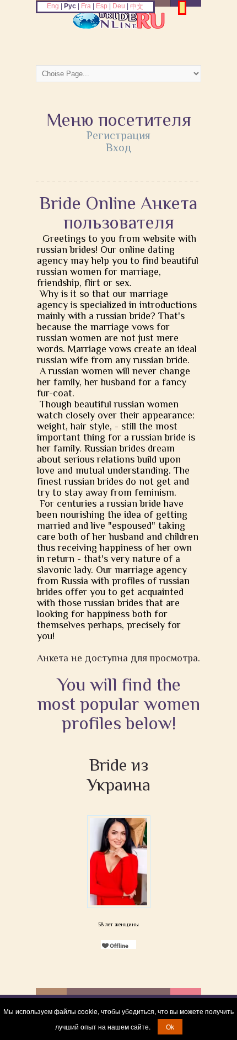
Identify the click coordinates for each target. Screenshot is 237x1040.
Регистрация (118, 135)
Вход (119, 147)
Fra (86, 6)
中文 (136, 6)
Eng (53, 6)
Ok (170, 1026)
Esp (101, 6)
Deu (118, 6)
